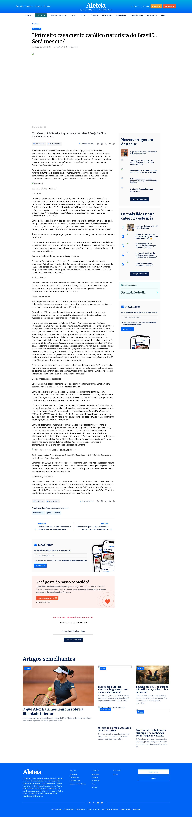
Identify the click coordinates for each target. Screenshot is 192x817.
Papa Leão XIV (152, 15)
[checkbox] (34, 560)
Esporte (27, 668)
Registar (155, 6)
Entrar (147, 6)
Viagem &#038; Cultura (78, 784)
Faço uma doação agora (46, 598)
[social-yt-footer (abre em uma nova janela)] (90, 803)
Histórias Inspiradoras (58, 15)
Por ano (115, 775)
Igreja (49, 513)
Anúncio (94, 787)
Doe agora (168, 6)
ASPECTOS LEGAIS (93, 810)
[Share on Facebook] (98, 144)
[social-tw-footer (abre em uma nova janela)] (98, 803)
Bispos (102, 668)
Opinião (73, 15)
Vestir (94, 784)
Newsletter (95, 775)
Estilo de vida (106, 15)
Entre (83, 631)
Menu (29, 15)
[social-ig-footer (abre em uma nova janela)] (102, 803)
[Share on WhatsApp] (114, 144)
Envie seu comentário (73, 640)
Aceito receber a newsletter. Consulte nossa (61, 560)
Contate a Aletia (125, 810)
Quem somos (80, 810)
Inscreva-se (96, 781)
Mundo (140, 712)
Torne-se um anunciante (109, 810)
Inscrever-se (40, 565)
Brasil (163, 15)
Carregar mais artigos (139, 199)
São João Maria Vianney (105, 10)
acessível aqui (81, 175)
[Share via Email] (110, 144)
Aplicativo (95, 778)
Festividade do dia (133, 292)
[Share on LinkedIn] (102, 144)
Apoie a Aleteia (69, 810)
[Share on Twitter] (106, 144)
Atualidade (94, 15)
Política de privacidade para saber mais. (74, 560)
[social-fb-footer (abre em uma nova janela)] (94, 803)
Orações (40, 15)
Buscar (48, 6)
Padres (57, 513)
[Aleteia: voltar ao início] (96, 5)
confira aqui (61, 326)
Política (140, 668)
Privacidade (137, 810)
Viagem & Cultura (137, 15)
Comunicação (38, 513)
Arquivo (83, 15)
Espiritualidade (121, 15)
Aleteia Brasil (58, 47)
